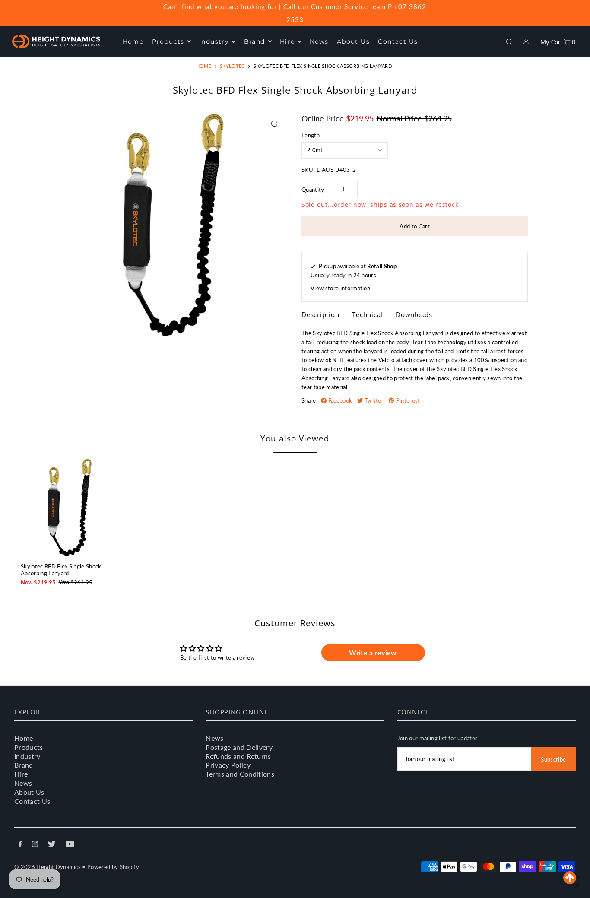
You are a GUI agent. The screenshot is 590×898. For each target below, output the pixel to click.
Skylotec (232, 66)
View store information (340, 288)
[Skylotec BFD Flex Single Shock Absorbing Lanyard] (70, 506)
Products (28, 747)
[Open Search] (509, 41)
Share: (309, 400)
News (23, 783)
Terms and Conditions (240, 774)
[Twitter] (51, 845)
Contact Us (32, 801)
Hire (21, 774)
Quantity (312, 189)
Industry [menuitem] (214, 41)
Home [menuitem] (133, 41)
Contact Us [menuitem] (398, 41)
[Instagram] (35, 845)
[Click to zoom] (274, 123)
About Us (29, 792)
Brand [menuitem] (254, 41)
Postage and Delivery (239, 747)
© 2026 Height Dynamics (47, 866)
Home (203, 66)
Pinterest (407, 400)
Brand (23, 765)
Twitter (373, 400)
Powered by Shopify (113, 866)
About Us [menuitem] (353, 41)
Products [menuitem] (168, 41)
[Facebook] (20, 845)
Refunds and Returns (238, 756)
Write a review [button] (373, 652)
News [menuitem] (319, 41)
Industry (27, 756)
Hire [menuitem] (287, 41)
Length (310, 135)
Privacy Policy (228, 765)
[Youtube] (70, 845)
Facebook (339, 400)
